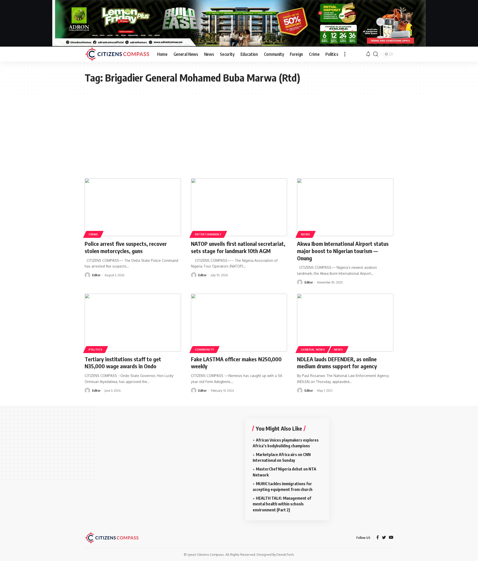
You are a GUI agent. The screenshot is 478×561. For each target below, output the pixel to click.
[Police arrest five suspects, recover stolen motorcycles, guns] (133, 207)
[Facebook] (377, 537)
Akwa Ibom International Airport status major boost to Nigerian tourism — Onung (343, 250)
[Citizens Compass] (117, 54)
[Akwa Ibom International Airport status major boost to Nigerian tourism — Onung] (345, 207)
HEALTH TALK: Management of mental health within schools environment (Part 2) (282, 504)
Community (204, 349)
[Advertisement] (239, 131)
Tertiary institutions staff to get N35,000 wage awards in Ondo (123, 363)
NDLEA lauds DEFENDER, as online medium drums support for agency (337, 363)
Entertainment (208, 234)
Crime (93, 234)
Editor (96, 275)
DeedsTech (285, 555)
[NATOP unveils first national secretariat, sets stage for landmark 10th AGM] (239, 207)
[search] (375, 54)
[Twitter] (384, 537)
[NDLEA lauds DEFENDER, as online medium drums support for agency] (345, 323)
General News (313, 349)
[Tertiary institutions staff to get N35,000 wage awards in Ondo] (133, 323)
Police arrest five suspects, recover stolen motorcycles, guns (126, 247)
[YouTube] (391, 537)
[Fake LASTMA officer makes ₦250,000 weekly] (239, 323)
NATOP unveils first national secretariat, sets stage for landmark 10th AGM (238, 247)
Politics (96, 349)
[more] (344, 54)
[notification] (368, 54)
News (305, 234)
